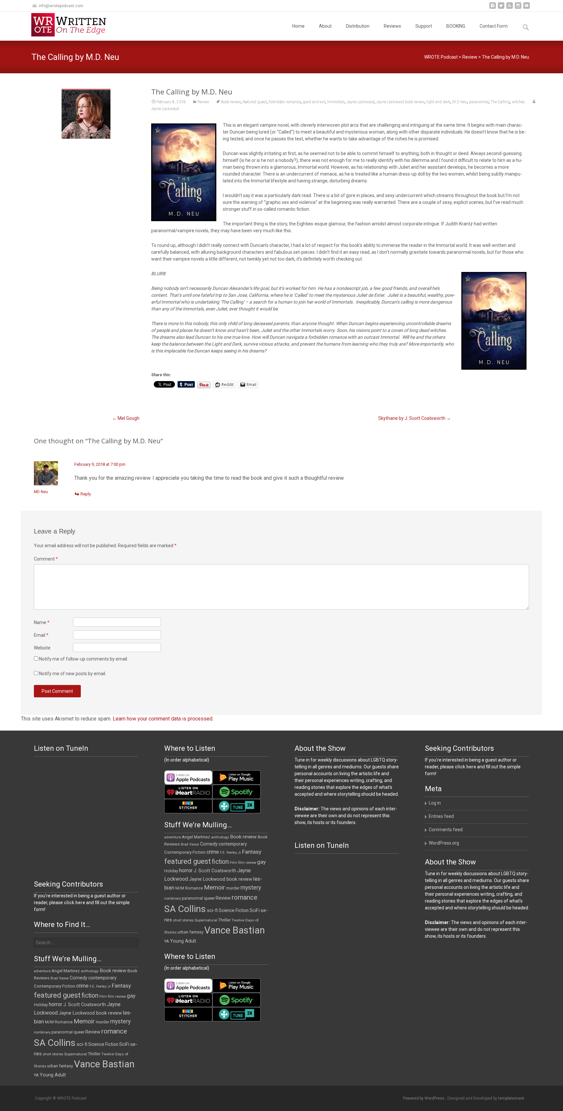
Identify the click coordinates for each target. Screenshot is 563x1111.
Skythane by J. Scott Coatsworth (414, 418)
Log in (435, 802)
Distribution (357, 26)
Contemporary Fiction (185, 852)
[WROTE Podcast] (72, 25)
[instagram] (518, 8)
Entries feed (441, 816)
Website (42, 647)
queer (209, 898)
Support (423, 26)
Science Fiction (234, 910)
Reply (85, 493)
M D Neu (459, 102)
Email (41, 635)
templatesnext (511, 1098)
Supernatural (206, 920)
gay (261, 862)
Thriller (224, 920)
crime (213, 852)
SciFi (255, 910)
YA (166, 941)
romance (244, 897)
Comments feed (446, 829)
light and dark (438, 102)
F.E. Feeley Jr (230, 852)
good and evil (314, 102)
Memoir (214, 887)
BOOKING (455, 26)
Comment (46, 559)
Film (233, 863)
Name (42, 622)
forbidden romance (285, 102)
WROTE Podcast (441, 57)
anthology (220, 837)
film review (247, 863)
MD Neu (41, 492)
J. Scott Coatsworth (215, 870)
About (325, 26)
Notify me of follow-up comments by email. (83, 659)
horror (186, 870)
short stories (183, 920)
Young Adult (183, 941)
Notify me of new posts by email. (72, 673)
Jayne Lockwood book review (400, 102)
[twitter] (501, 8)
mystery (250, 887)
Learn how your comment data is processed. (163, 719)
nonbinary (172, 898)
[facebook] (492, 8)
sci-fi (212, 910)
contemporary (233, 844)
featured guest (255, 102)
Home (298, 26)
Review (469, 57)
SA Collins (185, 909)
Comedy (209, 844)
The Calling (500, 102)
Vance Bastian (234, 930)
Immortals (336, 102)
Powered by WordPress (424, 1098)
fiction (220, 861)
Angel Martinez (196, 836)
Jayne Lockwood (360, 102)
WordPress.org (444, 843)
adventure (172, 837)
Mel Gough (125, 418)
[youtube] (526, 8)
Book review (231, 102)
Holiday (171, 871)
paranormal (479, 102)
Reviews (392, 26)
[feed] (509, 8)
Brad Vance (190, 844)
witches (518, 102)
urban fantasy (190, 932)
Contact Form (494, 26)
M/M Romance (189, 888)
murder (232, 888)
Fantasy (251, 851)
